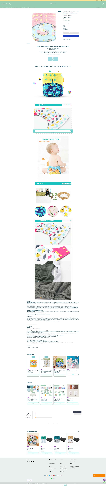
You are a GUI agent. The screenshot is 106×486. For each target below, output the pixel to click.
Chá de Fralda (28, 7)
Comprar (73, 374)
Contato (50, 466)
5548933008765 (72, 461)
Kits (4, 7)
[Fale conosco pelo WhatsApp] (104, 482)
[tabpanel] (33, 366)
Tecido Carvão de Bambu (74, 11)
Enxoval (20, 7)
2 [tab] (50, 377)
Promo (16, 7)
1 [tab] (49, 377)
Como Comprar (51, 471)
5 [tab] (54, 377)
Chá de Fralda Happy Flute (63, 466)
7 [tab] (56, 377)
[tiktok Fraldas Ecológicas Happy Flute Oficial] (33, 461)
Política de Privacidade (52, 468)
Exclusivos (12, 7)
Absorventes (8, 7)
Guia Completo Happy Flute (64, 469)
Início (63, 11)
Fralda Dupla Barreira (68, 11)
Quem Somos (62, 471)
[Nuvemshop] (76, 483)
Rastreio (32, 7)
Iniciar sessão (98, 0)
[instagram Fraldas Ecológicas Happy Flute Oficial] (27, 461)
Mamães (23, 7)
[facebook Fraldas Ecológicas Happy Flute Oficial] (29, 461)
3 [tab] (51, 377)
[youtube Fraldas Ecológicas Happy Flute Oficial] (31, 461)
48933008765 (72, 463)
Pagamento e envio (52, 465)
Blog (35, 7)
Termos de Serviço (51, 469)
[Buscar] (10, 3)
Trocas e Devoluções (52, 463)
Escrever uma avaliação (77, 411)
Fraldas (2, 7)
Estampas (64, 25)
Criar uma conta (103, 0)
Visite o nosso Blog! (73, 468)
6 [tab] (55, 377)
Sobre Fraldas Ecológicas (63, 468)
